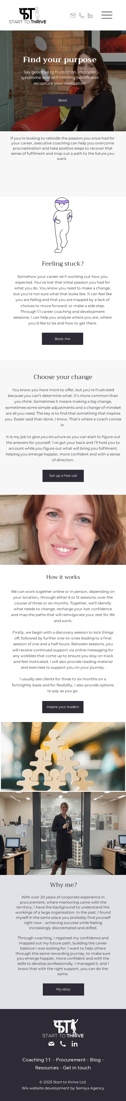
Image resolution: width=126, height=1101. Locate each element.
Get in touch (77, 1067)
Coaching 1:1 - (39, 1060)
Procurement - (73, 1060)
